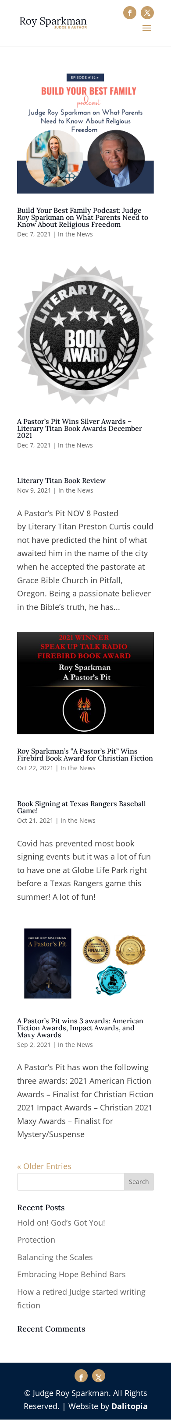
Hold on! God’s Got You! (61, 1222)
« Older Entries (44, 1166)
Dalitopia (129, 1406)
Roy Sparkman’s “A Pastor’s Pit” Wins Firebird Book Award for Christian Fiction (85, 754)
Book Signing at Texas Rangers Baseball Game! (81, 807)
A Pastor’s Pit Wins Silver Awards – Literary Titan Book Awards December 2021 (79, 428)
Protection (36, 1239)
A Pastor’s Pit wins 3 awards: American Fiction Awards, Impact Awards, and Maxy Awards (80, 1027)
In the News (75, 234)
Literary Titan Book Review (61, 480)
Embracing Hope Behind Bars (71, 1274)
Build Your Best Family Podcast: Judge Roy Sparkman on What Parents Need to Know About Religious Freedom (82, 217)
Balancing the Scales (55, 1257)
